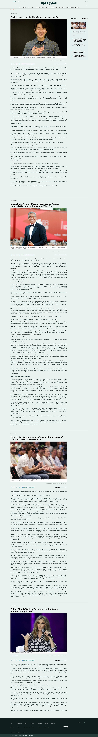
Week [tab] (86, 18)
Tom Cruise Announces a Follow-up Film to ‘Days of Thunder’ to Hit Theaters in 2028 (36, 438)
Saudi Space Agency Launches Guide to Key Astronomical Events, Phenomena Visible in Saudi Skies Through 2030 (39, 9)
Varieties (42, 7)
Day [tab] (83, 18)
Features (72, 7)
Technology (77, 7)
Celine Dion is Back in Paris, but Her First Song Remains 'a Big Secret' (79, 51)
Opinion (32, 7)
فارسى (24, 1)
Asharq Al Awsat (14, 655)
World (29, 7)
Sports (56, 7)
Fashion (67, 7)
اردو (20, 1)
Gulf (19, 7)
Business (47, 7)
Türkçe (18, 1)
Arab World (24, 7)
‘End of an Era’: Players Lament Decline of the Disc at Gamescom (80, 46)
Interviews (38, 7)
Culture (52, 7)
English (14, 1)
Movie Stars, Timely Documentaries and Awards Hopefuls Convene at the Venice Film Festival (34, 205)
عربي (11, 1)
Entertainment (61, 7)
